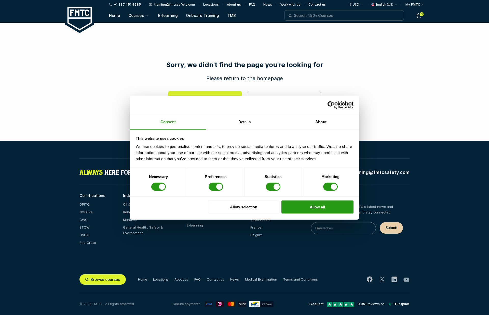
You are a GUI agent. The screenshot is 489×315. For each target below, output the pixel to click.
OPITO (84, 204)
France (255, 227)
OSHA (84, 235)
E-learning (168, 15)
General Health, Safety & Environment (143, 230)
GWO (83, 220)
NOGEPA (86, 212)
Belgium (256, 235)
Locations (211, 4)
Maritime (130, 220)
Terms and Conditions (300, 279)
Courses (136, 15)
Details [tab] (244, 121)
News (267, 4)
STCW (84, 227)
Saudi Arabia (260, 220)
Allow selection (243, 207)
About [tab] (321, 121)
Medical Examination (261, 279)
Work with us (290, 4)
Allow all (317, 207)
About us (234, 4)
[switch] (216, 187)
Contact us (317, 4)
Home (114, 15)
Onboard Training (202, 15)
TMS (231, 15)
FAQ (252, 4)
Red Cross (87, 243)
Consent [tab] (168, 121)
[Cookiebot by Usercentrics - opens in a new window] (331, 105)
